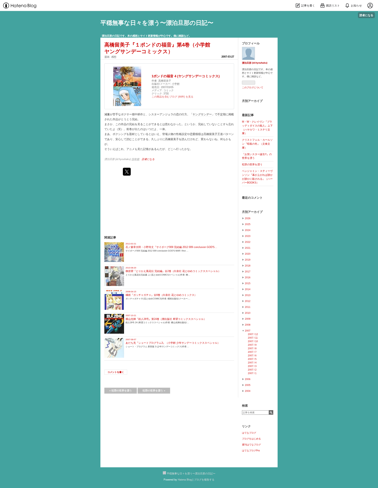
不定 (220, 114)
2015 (247, 283)
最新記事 (248, 115)
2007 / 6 (252, 355)
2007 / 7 (252, 352)
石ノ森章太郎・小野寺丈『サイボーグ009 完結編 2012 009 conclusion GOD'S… (171, 247)
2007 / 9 (252, 345)
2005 (247, 385)
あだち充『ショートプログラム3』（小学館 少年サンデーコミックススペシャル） (173, 342)
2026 (247, 218)
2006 (247, 379)
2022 (247, 242)
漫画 (106, 56)
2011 (247, 307)
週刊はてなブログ (251, 444)
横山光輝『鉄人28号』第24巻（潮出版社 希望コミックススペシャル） (166, 319)
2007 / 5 (252, 359)
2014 (247, 289)
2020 (247, 253)
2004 (247, 391)
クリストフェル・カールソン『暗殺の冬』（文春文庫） (257, 143)
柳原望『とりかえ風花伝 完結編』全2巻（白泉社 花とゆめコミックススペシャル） (173, 271)
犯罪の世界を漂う (120, 390)
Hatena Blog (185, 479)
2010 (247, 313)
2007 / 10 (253, 341)
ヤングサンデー (202, 114)
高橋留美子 (164, 80)
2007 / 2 (252, 369)
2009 (247, 319)
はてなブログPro (251, 450)
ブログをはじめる (251, 438)
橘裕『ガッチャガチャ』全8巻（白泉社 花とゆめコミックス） (161, 294)
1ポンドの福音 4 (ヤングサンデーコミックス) (186, 76)
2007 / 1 (252, 373)
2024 (247, 230)
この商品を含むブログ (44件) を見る (172, 96)
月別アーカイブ (252, 100)
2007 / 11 (253, 337)
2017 (247, 271)
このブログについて (252, 87)
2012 (247, 301)
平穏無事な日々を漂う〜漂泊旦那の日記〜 (156, 23)
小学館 (176, 83)
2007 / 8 (252, 348)
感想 (113, 56)
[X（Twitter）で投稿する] (127, 172)
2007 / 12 (253, 334)
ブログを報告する (204, 479)
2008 (247, 324)
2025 (247, 224)
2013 (247, 295)
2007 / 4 (252, 362)
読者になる (366, 15)
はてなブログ (249, 432)
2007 (247, 330)
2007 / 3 (252, 366)
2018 (247, 265)
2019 (247, 259)
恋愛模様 (195, 134)
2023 (247, 236)
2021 (247, 248)
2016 (247, 277)
